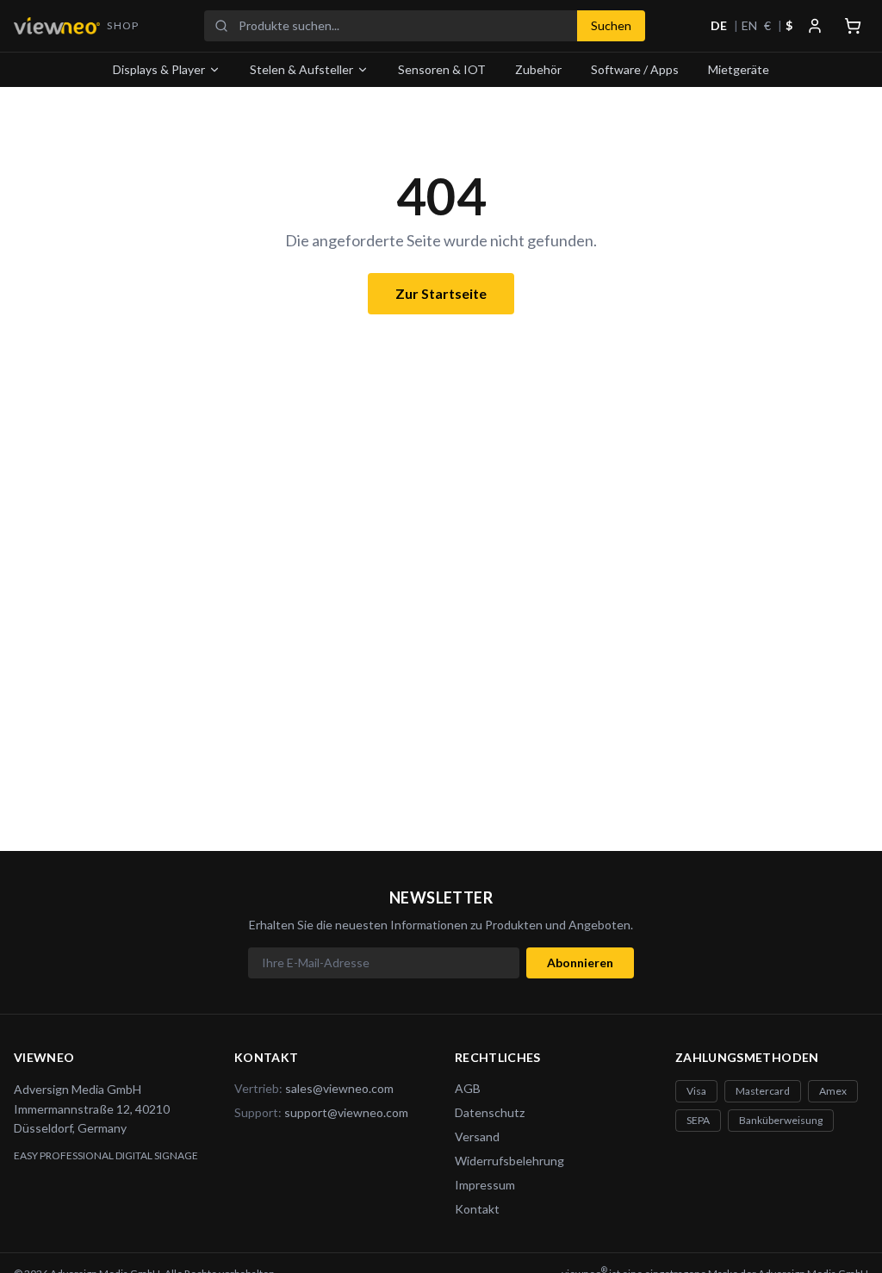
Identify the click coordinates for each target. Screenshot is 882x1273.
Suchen (611, 25)
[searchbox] (402, 25)
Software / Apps (635, 69)
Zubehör (538, 69)
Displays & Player (159, 69)
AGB (468, 1088)
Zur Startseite (441, 293)
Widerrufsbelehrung (509, 1160)
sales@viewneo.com (339, 1088)
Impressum (485, 1184)
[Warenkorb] (852, 25)
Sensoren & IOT (442, 69)
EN (749, 25)
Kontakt (477, 1209)
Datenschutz (490, 1112)
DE (719, 25)
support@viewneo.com (346, 1112)
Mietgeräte (738, 69)
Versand (477, 1136)
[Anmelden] (814, 25)
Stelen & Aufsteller (301, 69)
